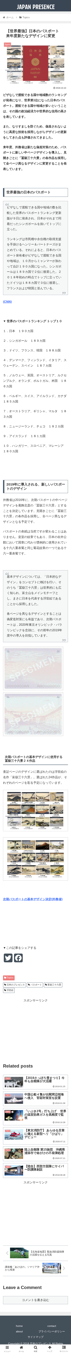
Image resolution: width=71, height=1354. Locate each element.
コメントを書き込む (35, 1300)
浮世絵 (9, 990)
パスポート (36, 984)
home (19, 1325)
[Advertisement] (35, 1030)
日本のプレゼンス (15, 984)
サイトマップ (36, 1336)
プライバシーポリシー (51, 1331)
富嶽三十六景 (54, 984)
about (19, 1331)
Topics (9, 977)
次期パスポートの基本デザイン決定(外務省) (32, 899)
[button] (63, 718)
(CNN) (7, 301)
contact (51, 1325)
